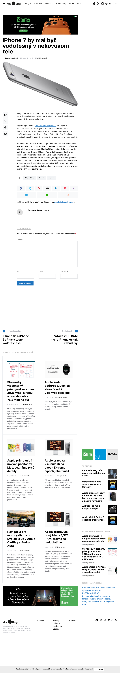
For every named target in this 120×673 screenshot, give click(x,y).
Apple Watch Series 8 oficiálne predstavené (93, 518)
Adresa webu (64, 272)
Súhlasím (99, 669)
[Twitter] (98, 3)
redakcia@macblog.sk (64, 202)
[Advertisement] (40, 307)
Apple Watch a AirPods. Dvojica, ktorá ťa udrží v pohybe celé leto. (58, 387)
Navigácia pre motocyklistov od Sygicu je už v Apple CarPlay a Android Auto (21, 539)
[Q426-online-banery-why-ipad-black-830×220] (40, 595)
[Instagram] (102, 3)
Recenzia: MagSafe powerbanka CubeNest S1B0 (94, 473)
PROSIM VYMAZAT (90, 593)
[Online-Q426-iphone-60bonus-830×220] (40, 24)
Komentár (20, 239)
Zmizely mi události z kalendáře (96, 596)
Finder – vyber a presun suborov (96, 599)
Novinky (51, 178)
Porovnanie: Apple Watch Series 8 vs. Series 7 (91, 484)
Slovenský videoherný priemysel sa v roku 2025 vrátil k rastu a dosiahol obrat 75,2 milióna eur (20, 390)
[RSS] (110, 3)
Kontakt (72, 620)
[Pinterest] (106, 3)
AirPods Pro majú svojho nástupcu (91, 507)
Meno (18, 272)
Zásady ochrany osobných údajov (57, 624)
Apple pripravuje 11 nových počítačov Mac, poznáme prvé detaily (20, 466)
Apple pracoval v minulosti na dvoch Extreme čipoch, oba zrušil (57, 466)
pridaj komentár (42, 58)
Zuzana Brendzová (11, 58)
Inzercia (40, 620)
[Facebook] (94, 3)
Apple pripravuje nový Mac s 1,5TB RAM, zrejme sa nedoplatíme (57, 537)
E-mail (41, 272)
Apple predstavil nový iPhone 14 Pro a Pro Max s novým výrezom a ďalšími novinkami (93, 497)
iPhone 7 (41, 178)
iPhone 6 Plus (29, 178)
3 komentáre (61, 547)
